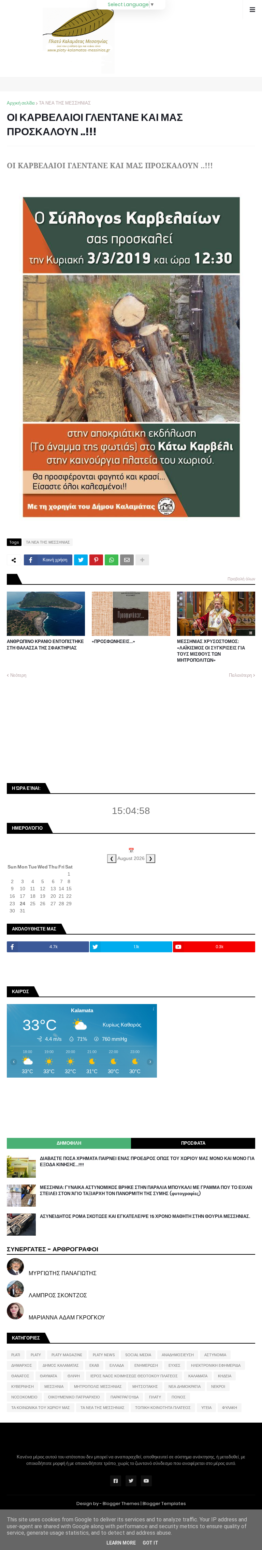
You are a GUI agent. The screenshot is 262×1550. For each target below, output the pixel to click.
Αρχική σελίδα (21, 103)
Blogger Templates (164, 1503)
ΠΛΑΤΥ (155, 1397)
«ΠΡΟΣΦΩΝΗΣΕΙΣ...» (113, 642)
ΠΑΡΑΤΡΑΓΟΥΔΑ (125, 1397)
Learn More (121, 1543)
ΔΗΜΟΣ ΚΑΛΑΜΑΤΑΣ (61, 1365)
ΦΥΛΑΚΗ (229, 1407)
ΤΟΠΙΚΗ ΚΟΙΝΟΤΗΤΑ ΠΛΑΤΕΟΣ (163, 1407)
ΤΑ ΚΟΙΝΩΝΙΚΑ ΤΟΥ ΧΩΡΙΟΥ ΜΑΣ (40, 1407)
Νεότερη (18, 675)
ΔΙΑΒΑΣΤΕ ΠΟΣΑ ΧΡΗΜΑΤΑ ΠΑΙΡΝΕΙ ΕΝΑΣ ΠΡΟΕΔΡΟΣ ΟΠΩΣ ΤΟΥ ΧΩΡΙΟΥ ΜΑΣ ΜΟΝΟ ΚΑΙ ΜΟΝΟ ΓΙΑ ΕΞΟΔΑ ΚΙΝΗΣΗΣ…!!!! (147, 1162)
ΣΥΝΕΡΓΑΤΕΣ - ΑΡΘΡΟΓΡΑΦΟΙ (52, 1249)
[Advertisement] (58, 730)
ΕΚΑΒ (94, 1365)
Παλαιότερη (240, 675)
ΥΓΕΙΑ (206, 1407)
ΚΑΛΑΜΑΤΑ (197, 1376)
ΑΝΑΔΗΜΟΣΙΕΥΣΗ (178, 1355)
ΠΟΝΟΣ (179, 1397)
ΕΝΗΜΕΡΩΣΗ (146, 1365)
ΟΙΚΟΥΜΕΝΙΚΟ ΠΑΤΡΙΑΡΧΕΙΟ (74, 1397)
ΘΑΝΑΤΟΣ (20, 1376)
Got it (150, 1543)
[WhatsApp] (111, 559)
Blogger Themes (121, 1503)
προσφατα (193, 1143)
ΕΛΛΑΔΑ (117, 1365)
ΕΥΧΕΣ (174, 1365)
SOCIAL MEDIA (138, 1355)
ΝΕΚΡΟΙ (218, 1386)
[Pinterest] (96, 559)
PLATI (15, 1355)
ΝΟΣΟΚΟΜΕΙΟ (24, 1397)
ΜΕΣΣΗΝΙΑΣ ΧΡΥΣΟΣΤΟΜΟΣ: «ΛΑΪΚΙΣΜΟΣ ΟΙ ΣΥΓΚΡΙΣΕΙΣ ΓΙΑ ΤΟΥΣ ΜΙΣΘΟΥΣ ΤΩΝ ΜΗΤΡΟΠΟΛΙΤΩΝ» (211, 651)
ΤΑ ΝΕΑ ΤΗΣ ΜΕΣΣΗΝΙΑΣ (65, 103)
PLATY (36, 1355)
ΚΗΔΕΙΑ (224, 1376)
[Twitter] (81, 559)
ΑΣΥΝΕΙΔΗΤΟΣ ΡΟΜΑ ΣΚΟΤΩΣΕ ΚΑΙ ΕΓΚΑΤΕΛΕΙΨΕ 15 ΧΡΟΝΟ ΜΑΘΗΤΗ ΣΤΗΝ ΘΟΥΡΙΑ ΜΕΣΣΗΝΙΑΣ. (145, 1217)
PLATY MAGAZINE (67, 1355)
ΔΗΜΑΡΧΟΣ (21, 1365)
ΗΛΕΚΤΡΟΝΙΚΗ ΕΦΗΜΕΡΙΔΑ (216, 1365)
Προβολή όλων (241, 579)
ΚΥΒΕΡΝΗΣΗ (22, 1386)
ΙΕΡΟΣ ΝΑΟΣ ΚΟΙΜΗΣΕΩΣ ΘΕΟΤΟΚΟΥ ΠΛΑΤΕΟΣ (134, 1376)
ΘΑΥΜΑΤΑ (48, 1376)
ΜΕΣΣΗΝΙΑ (53, 1386)
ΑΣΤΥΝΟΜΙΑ (215, 1355)
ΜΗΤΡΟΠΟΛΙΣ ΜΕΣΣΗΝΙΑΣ (98, 1386)
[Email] (127, 559)
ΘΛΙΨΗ (74, 1376)
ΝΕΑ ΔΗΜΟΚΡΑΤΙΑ (185, 1386)
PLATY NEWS (104, 1355)
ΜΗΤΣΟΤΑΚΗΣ (145, 1386)
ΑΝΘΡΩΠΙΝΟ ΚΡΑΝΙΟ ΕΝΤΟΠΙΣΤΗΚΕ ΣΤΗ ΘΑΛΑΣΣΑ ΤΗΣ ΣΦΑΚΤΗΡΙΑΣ (45, 645)
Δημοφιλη (69, 1143)
